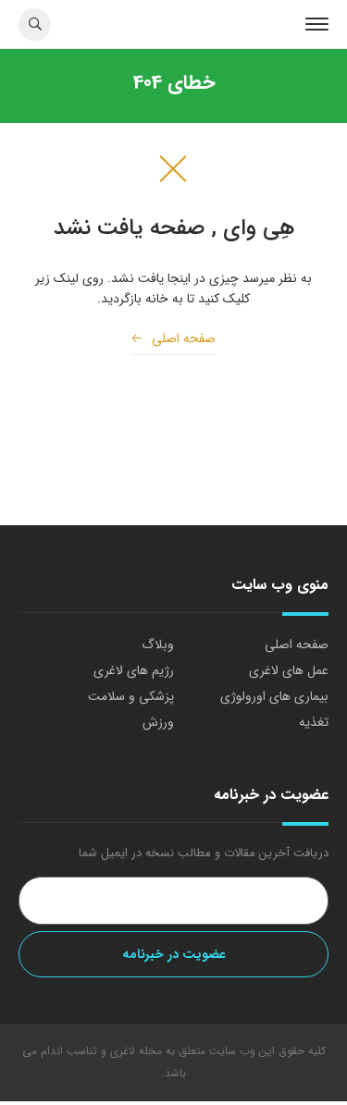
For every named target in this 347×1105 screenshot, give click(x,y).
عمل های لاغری (288, 670)
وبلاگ (158, 644)
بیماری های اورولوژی (274, 696)
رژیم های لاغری (133, 670)
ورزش (158, 722)
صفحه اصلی (173, 338)
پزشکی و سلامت (131, 696)
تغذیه (313, 722)
